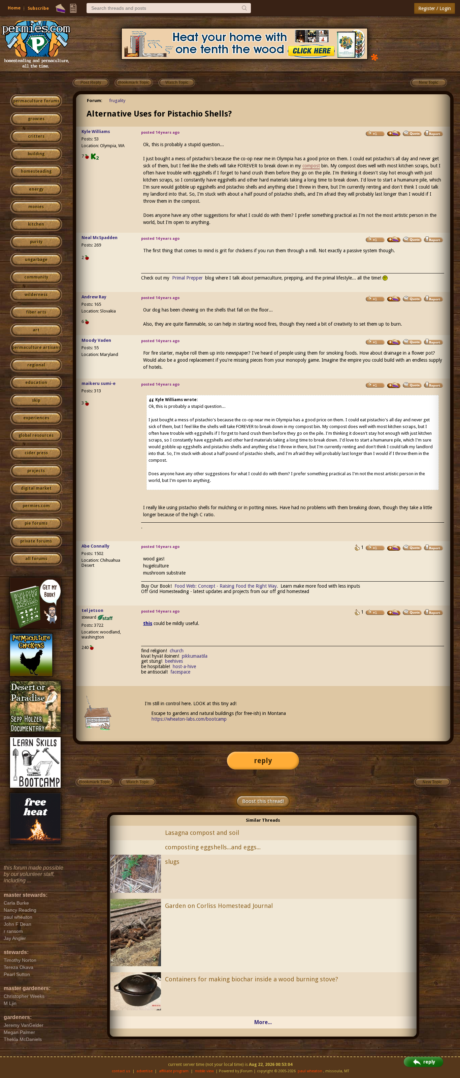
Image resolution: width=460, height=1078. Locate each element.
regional (36, 365)
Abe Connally (95, 546)
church (177, 650)
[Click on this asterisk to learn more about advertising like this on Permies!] (374, 57)
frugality (117, 100)
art (36, 330)
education (36, 382)
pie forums (36, 523)
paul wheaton (310, 1071)
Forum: (94, 100)
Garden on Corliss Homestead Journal (219, 905)
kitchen (36, 224)
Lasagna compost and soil (202, 832)
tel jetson (92, 610)
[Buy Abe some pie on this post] (394, 548)
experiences (36, 418)
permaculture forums (36, 101)
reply (263, 760)
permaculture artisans (36, 347)
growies (36, 119)
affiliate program (174, 1071)
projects (36, 470)
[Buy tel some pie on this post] (394, 613)
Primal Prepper (187, 278)
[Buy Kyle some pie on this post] (394, 133)
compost (311, 165)
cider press (36, 453)
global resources (36, 435)
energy (36, 189)
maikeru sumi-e (98, 383)
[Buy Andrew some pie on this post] (394, 299)
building (36, 154)
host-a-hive (184, 666)
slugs (172, 861)
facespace (180, 672)
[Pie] (60, 8)
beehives (174, 661)
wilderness (36, 294)
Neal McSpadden (99, 237)
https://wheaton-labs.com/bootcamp (189, 719)
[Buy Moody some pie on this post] (394, 342)
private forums (36, 541)
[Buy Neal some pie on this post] (394, 239)
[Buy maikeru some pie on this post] (394, 385)
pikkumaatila (194, 656)
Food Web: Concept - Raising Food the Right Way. (226, 586)
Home (14, 7)
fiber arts (36, 312)
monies (36, 206)
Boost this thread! (263, 801)
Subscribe (38, 8)
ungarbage (36, 259)
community (36, 277)
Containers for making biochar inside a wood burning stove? (251, 979)
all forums (36, 558)
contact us (121, 1071)
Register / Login (434, 8)
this (147, 623)
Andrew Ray (93, 296)
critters (36, 136)
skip (36, 400)
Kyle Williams (95, 131)
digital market (36, 488)
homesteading (36, 171)
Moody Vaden (96, 340)
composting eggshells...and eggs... (213, 847)
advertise (144, 1071)
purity (36, 241)
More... (263, 1022)
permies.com (36, 505)
